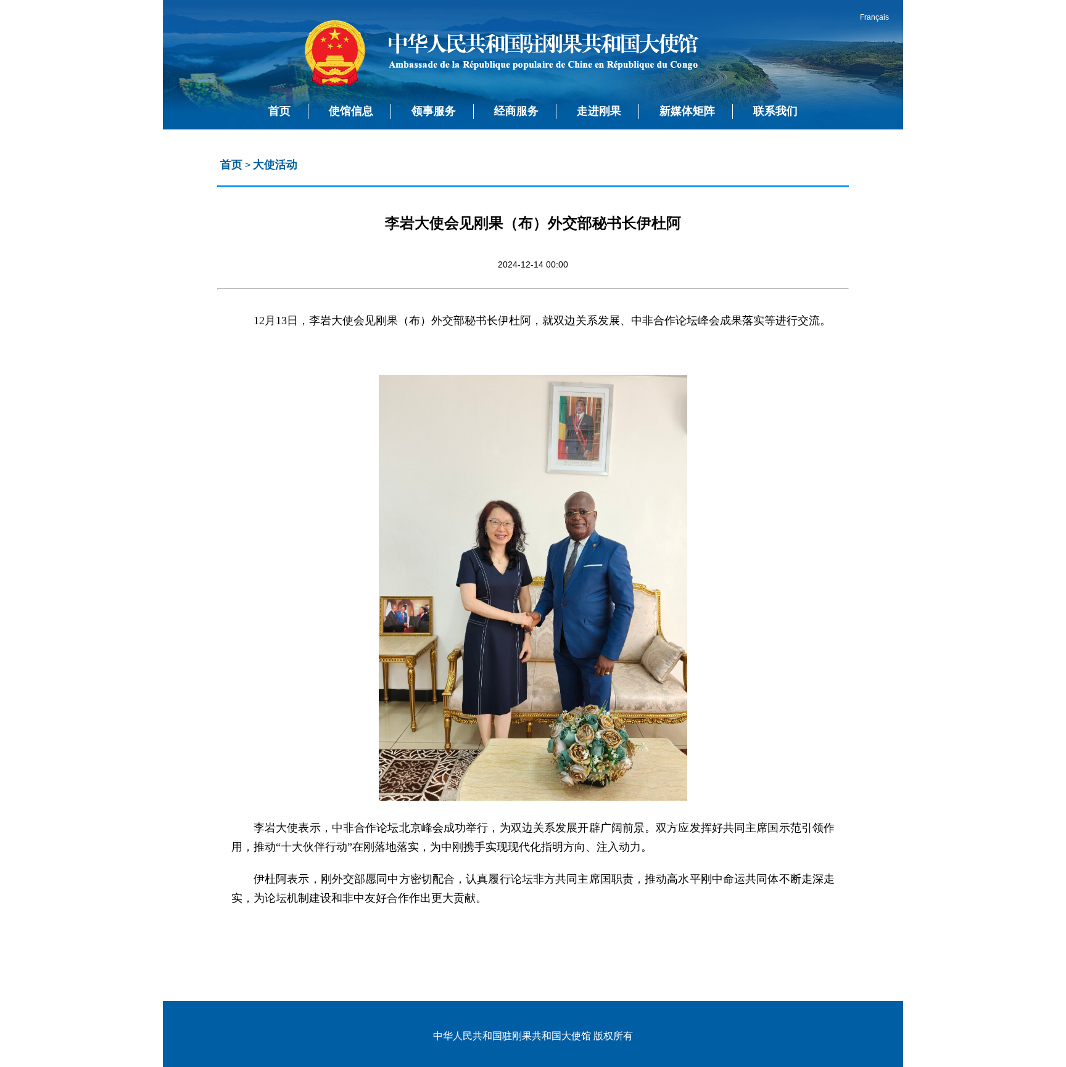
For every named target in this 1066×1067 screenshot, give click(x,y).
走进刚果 (599, 111)
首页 (279, 111)
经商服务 (516, 111)
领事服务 (433, 111)
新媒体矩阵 (687, 111)
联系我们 (775, 111)
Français (874, 17)
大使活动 (275, 164)
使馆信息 (351, 111)
